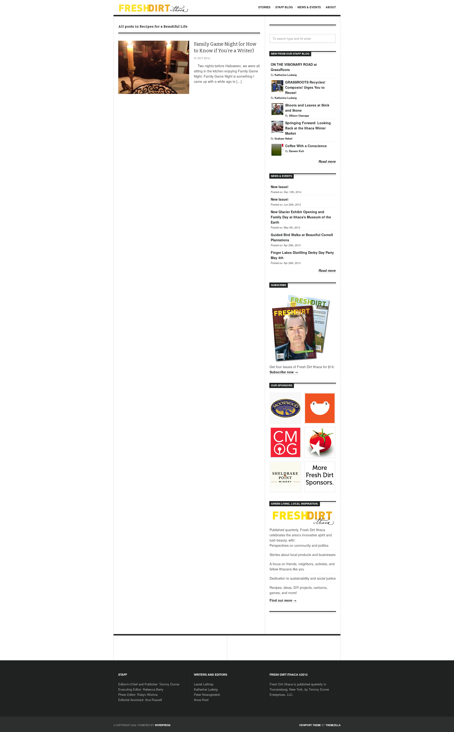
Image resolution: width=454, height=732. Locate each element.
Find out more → (283, 600)
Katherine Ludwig (286, 75)
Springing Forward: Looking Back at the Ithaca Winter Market (308, 128)
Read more (327, 161)
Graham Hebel (283, 138)
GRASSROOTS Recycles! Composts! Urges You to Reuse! (305, 87)
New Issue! (279, 186)
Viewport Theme (310, 725)
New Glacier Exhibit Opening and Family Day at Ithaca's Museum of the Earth (301, 217)
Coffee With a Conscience (306, 145)
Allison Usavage (299, 115)
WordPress (162, 725)
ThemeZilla (333, 725)
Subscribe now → (284, 372)
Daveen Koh (296, 151)
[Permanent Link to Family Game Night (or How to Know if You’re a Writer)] (153, 67)
